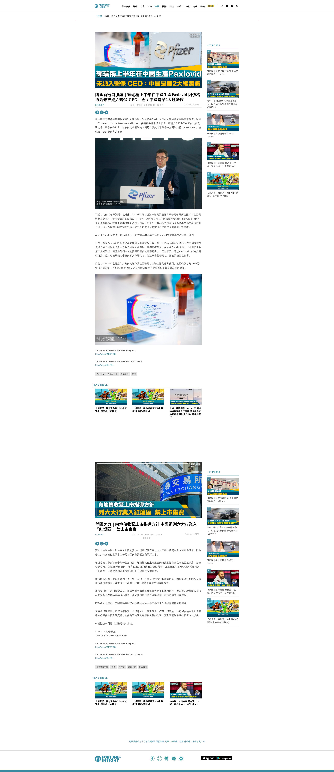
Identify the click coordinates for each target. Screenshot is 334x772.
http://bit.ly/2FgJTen (104, 365)
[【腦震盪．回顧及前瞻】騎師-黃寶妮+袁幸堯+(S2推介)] (111, 397)
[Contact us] (166, 758)
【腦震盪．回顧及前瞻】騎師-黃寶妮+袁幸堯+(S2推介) (111, 409)
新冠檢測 (143, 667)
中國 (157, 6)
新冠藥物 (125, 374)
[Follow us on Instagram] (159, 758)
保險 (203, 6)
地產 (142, 6)
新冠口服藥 (112, 374)
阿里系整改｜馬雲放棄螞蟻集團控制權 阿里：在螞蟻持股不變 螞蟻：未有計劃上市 (167, 741)
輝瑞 (134, 374)
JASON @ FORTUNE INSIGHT (150, 105)
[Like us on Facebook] (152, 758)
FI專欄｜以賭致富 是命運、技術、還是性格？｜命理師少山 (184, 703)
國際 (164, 6)
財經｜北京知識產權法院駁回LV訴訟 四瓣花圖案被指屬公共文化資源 (137, 16)
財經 (135, 6)
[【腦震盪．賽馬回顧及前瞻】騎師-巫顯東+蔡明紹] (148, 397)
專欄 (195, 6)
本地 (150, 6)
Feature (99, 105)
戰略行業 (132, 667)
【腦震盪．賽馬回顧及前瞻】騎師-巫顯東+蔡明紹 (147, 409)
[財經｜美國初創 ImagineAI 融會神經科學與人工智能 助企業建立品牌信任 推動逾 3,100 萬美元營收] (186, 397)
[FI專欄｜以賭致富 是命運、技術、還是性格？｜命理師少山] (186, 690)
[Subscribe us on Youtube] (174, 758)
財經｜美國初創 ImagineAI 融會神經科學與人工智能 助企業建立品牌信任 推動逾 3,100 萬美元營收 (185, 412)
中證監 (122, 667)
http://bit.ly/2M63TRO (105, 354)
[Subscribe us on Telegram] (181, 758)
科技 (172, 6)
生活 (179, 6)
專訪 (188, 6)
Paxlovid (100, 374)
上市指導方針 (102, 667)
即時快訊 (126, 6)
